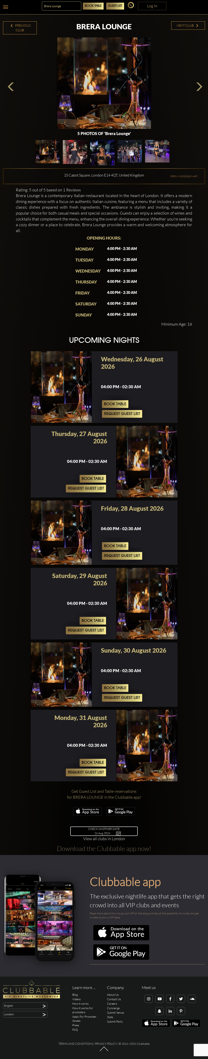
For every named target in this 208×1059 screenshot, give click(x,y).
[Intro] (104, 1051)
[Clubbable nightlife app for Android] (120, 814)
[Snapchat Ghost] (159, 1011)
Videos (76, 999)
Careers (112, 1003)
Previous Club (22, 27)
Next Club (185, 25)
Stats (110, 1017)
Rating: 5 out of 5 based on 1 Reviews (48, 189)
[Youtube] (159, 999)
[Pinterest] (181, 1011)
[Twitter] (181, 999)
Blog (75, 994)
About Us (113, 994)
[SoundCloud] (192, 999)
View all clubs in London (104, 838)
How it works (80, 1003)
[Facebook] (170, 999)
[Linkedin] (170, 1011)
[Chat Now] (131, 7)
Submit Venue (115, 1012)
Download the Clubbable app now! (104, 848)
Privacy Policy (106, 1043)
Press (75, 1025)
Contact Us (114, 999)
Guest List (115, 6)
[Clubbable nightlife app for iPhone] (87, 814)
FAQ (75, 1029)
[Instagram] (149, 999)
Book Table (93, 6)
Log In (152, 5)
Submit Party (115, 1021)
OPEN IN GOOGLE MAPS (184, 176)
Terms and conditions (75, 1043)
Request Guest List (122, 414)
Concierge (113, 1008)
